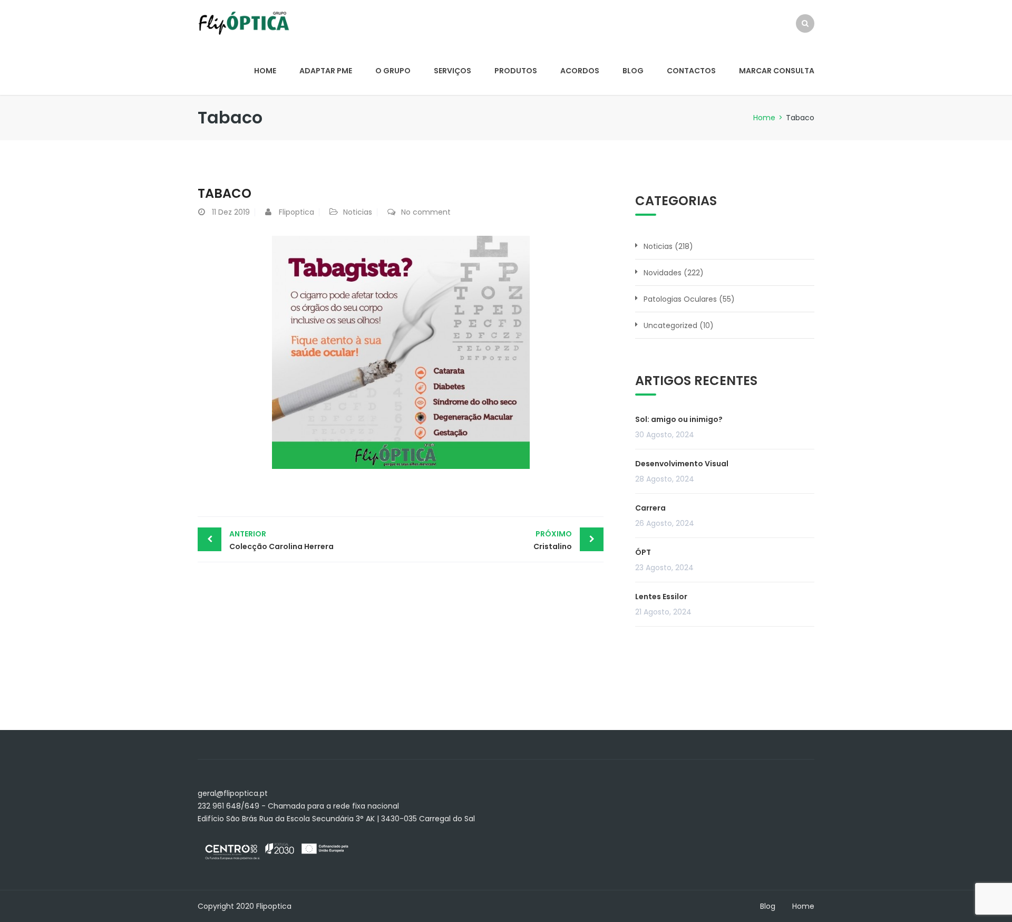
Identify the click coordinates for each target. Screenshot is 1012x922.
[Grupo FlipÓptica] (244, 22)
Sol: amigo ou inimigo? (679, 419)
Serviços (452, 70)
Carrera (650, 508)
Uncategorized (670, 325)
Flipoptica (296, 212)
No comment (426, 212)
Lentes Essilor (661, 596)
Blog (633, 70)
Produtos (515, 70)
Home (265, 70)
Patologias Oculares (680, 299)
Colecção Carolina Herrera (281, 540)
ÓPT (643, 552)
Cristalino (552, 540)
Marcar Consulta (776, 70)
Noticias (357, 212)
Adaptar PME (325, 70)
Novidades (663, 272)
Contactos (691, 70)
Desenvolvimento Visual (681, 463)
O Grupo (393, 70)
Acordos (579, 70)
